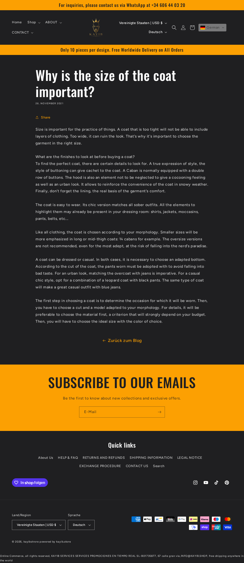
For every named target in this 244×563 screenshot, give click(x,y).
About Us (45, 458)
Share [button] (46, 117)
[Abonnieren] (159, 412)
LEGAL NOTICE (189, 458)
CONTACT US (137, 466)
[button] (33, 22)
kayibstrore (31, 541)
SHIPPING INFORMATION (151, 458)
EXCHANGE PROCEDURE (100, 466)
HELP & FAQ (68, 458)
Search (159, 466)
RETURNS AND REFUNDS (104, 458)
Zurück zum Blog (125, 340)
